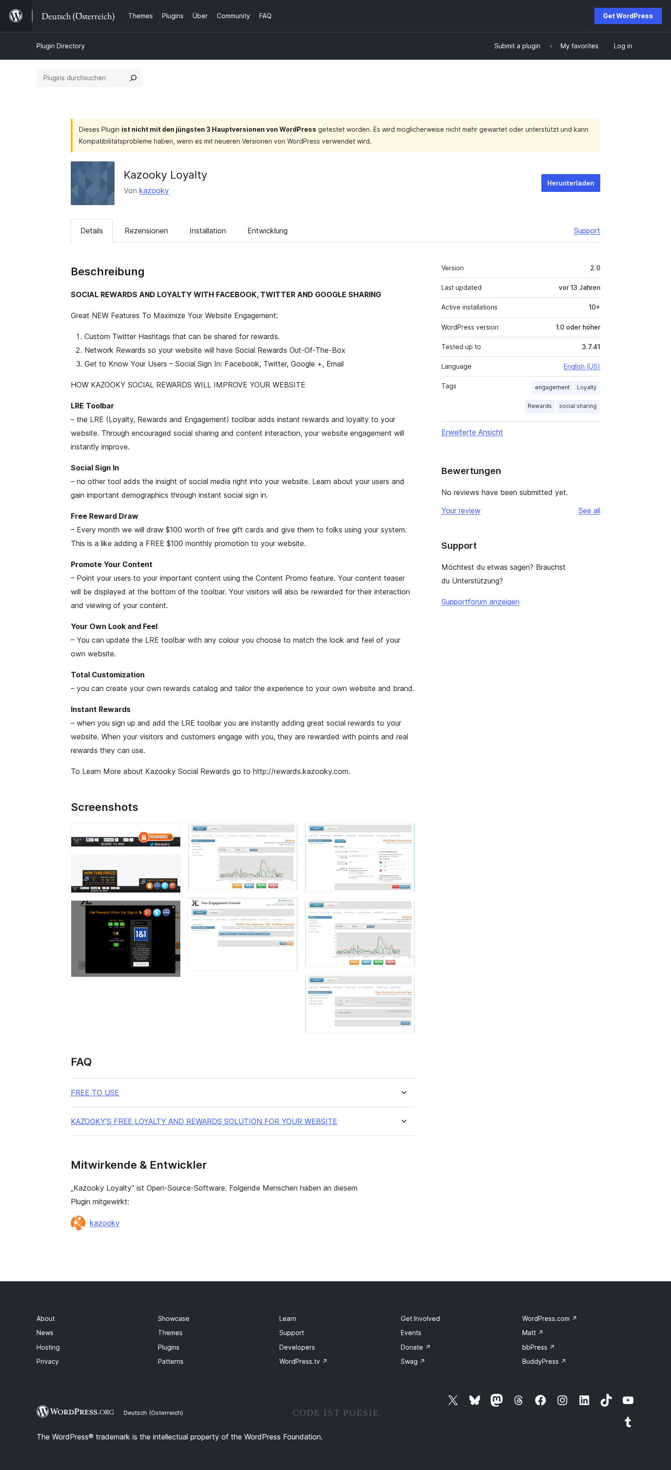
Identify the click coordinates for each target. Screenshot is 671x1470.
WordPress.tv (303, 1361)
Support (587, 230)
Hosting (48, 1347)
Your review (461, 510)
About (46, 1318)
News (45, 1332)
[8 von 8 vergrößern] (402, 986)
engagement (552, 387)
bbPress (538, 1347)
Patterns (170, 1361)
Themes (170, 1332)
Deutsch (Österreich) (153, 1412)
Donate (416, 1347)
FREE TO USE (95, 1092)
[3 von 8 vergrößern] (168, 912)
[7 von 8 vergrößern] (402, 912)
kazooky (154, 190)
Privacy (48, 1361)
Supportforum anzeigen (480, 601)
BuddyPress (544, 1361)
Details (91, 230)
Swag (413, 1361)
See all (589, 510)
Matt (533, 1332)
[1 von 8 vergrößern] (168, 835)
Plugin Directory (61, 46)
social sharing (578, 405)
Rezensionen (146, 230)
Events (411, 1332)
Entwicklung (267, 230)
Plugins (168, 1347)
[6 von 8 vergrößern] (402, 835)
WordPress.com (549, 1318)
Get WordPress (628, 16)
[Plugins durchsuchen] (133, 78)
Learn (287, 1318)
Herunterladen (570, 183)
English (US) (582, 366)
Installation (207, 230)
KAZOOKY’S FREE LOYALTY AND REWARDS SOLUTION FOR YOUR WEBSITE (204, 1121)
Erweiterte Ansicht (472, 432)
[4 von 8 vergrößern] (285, 835)
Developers (297, 1347)
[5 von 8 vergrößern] (285, 909)
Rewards (540, 405)
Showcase (173, 1318)
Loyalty (587, 387)
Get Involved (420, 1318)
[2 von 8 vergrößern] (168, 866)
